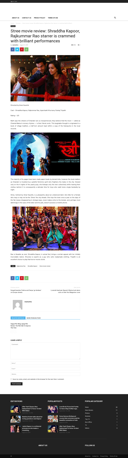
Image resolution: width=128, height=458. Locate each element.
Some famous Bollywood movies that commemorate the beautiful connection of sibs (69, 418)
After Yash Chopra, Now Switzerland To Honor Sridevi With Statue (31, 408)
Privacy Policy (39, 18)
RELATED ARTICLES (18, 318)
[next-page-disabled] (15, 332)
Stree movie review (45, 266)
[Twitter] (17, 49)
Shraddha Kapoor (32, 266)
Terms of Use (53, 18)
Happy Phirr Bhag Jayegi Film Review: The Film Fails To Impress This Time (21, 326)
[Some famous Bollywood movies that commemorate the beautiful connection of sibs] (53, 418)
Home (12, 23)
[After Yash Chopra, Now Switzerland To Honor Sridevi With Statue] (16, 409)
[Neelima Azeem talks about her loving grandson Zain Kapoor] (16, 419)
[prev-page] (12, 332)
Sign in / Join (14, 1)
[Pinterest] (22, 49)
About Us (15, 18)
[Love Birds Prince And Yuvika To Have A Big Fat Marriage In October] (53, 409)
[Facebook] (13, 49)
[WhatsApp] (26, 49)
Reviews (18, 23)
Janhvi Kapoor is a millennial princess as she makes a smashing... (31, 428)
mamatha (15, 45)
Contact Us (26, 18)
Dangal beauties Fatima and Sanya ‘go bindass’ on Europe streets (26, 291)
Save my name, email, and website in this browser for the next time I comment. (38, 379)
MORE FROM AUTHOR (34, 318)
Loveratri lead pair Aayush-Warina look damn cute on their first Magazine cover (65, 291)
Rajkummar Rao (21, 266)
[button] (115, 18)
